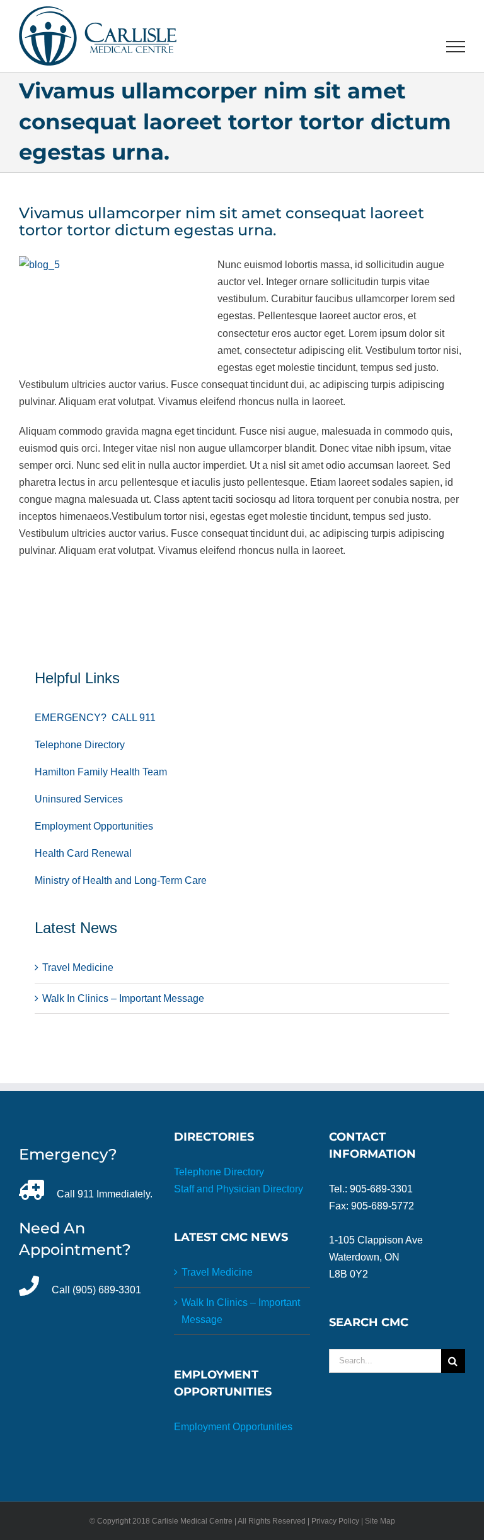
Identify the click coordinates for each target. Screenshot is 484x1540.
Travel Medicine (77, 967)
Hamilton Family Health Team (101, 772)
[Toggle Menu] (456, 46)
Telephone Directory (80, 744)
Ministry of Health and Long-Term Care (121, 880)
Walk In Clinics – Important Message (123, 998)
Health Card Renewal (83, 853)
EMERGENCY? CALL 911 (95, 717)
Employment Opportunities (94, 826)
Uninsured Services (79, 799)
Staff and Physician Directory (238, 1189)
